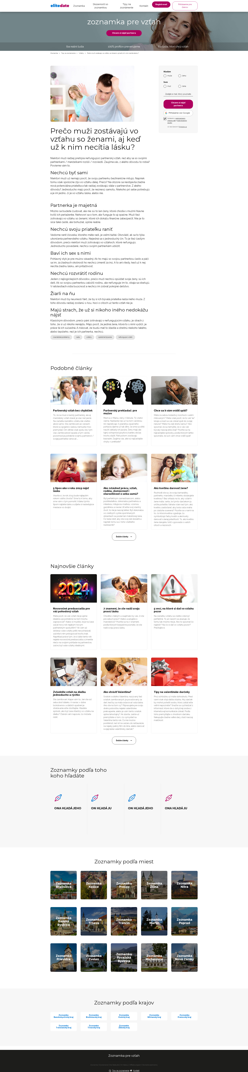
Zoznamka (79, 6)
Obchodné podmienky (150, 1065)
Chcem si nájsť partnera (124, 33)
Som (166, 82)
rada (78, 337)
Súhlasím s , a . (177, 120)
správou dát (171, 120)
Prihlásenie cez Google (179, 113)
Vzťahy (81, 53)
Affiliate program (135, 1065)
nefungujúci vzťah (125, 337)
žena (184, 86)
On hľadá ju (125, 1065)
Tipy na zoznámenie (126, 6)
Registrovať (161, 4)
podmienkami (180, 118)
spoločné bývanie (105, 337)
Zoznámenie (103, 1065)
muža (169, 76)
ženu (184, 76)
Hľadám (167, 72)
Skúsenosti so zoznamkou (100, 6)
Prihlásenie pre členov (185, 5)
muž (169, 86)
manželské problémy (61, 337)
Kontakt (144, 6)
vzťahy (89, 337)
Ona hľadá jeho (114, 1065)
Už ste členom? (177, 127)
